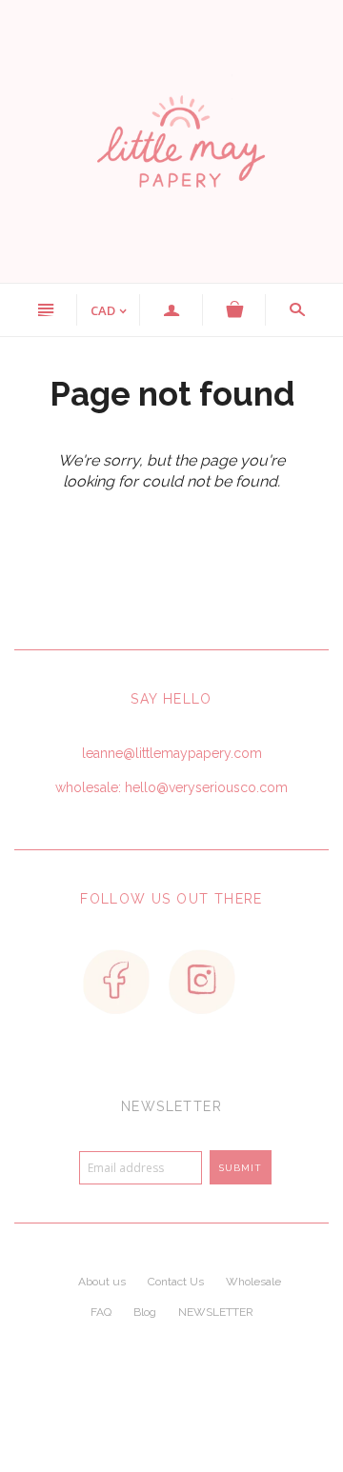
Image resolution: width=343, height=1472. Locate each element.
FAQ (101, 1312)
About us (102, 1281)
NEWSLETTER (215, 1312)
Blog (144, 1312)
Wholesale (253, 1281)
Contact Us (176, 1281)
